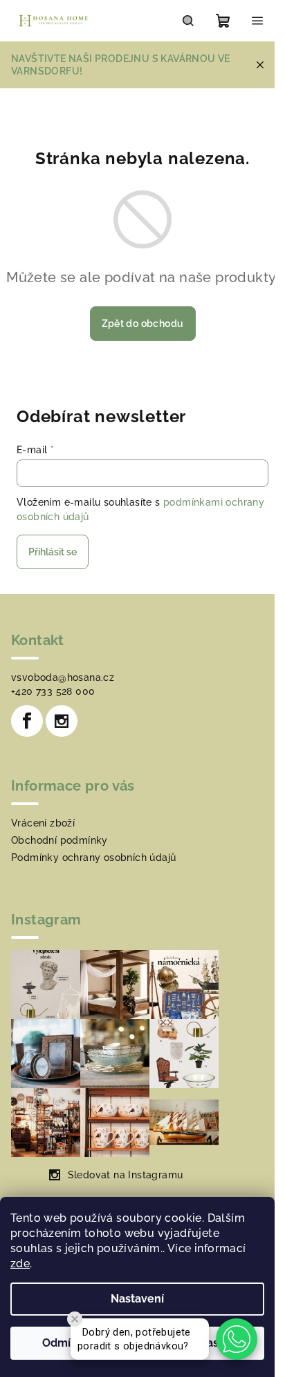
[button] (236, 1339)
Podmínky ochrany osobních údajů (93, 857)
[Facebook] (27, 721)
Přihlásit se (52, 551)
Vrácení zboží (43, 823)
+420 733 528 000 (53, 691)
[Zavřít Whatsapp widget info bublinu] (74, 1319)
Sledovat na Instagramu (125, 1174)
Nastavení (137, 1298)
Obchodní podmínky (59, 840)
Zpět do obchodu (143, 323)
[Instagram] (61, 721)
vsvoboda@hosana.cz (62, 677)
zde (20, 1263)
